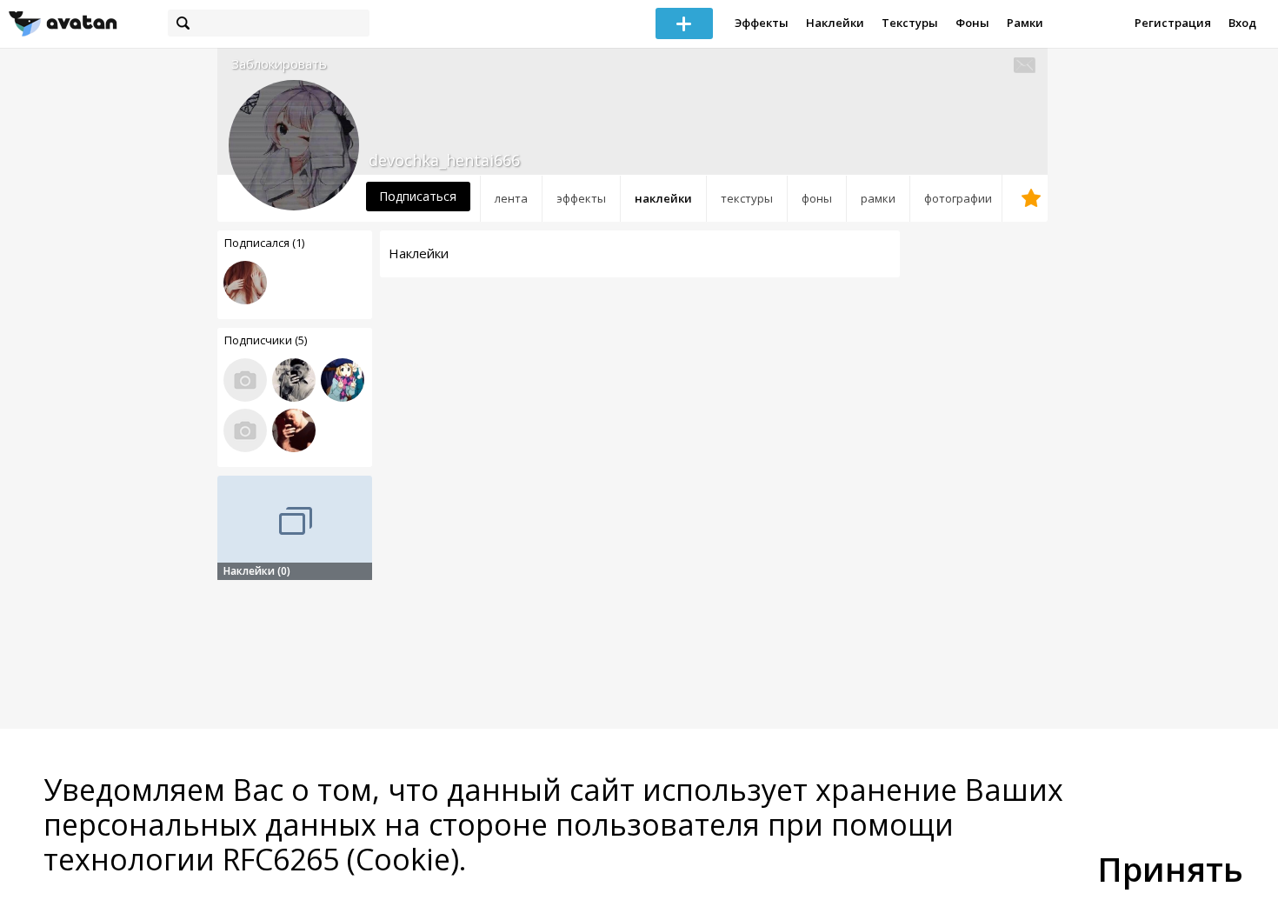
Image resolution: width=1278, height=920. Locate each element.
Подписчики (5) (265, 340)
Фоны (972, 22)
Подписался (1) (264, 242)
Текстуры (910, 22)
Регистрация (1173, 22)
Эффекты (762, 22)
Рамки (1025, 22)
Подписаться (417, 196)
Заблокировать (279, 63)
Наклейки (835, 22)
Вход (1242, 22)
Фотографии (958, 198)
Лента (511, 198)
